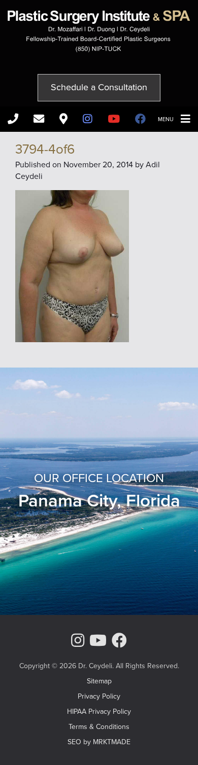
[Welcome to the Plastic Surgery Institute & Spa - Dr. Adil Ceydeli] (99, 49)
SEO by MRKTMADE (99, 742)
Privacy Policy (99, 696)
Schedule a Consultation (99, 87)
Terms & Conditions (99, 726)
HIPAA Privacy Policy (99, 711)
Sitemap (99, 681)
